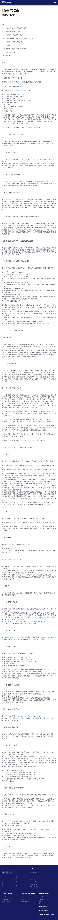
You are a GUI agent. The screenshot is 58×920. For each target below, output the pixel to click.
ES (2, 878)
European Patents (25, 901)
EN (3, 876)
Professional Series (34, 872)
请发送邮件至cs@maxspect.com (31, 716)
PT (2, 881)
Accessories (33, 889)
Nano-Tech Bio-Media (35, 882)
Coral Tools (32, 879)
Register (41, 903)
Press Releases (24, 896)
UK (40, 908)
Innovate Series (33, 874)
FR (2, 883)
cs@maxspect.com (15, 86)
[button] (55, 2)
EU (48, 908)
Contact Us (42, 899)
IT (2, 886)
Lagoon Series (33, 884)
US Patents (23, 899)
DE (16, 876)
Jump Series (33, 877)
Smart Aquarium (34, 886)
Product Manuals (6, 896)
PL (16, 878)
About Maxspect (43, 896)
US (42, 908)
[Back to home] (6, 2)
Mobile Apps (5, 899)
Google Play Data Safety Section (47, 914)
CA (45, 908)
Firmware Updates (6, 901)
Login (40, 901)
